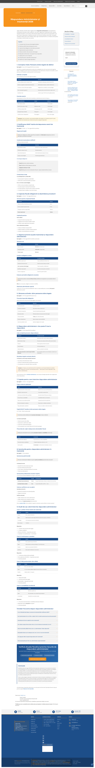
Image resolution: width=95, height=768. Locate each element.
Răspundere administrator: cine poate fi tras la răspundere (30, 53)
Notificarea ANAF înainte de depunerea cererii (28, 46)
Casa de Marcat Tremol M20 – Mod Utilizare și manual (73, 101)
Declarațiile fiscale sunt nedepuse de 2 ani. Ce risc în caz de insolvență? (33, 632)
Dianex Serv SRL (19, 760)
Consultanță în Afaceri (29, 12)
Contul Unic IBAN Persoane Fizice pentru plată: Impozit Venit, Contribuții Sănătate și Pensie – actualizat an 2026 (73, 89)
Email (66, 57)
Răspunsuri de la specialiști (70, 43)
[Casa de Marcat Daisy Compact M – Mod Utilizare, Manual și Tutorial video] (65, 81)
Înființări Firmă (33, 719)
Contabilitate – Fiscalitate (69, 34)
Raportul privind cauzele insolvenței (26, 50)
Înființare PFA (33, 723)
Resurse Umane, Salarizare (70, 36)
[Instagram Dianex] (43, 738)
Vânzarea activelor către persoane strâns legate (28, 51)
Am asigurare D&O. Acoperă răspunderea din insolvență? (30, 636)
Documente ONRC (33, 732)
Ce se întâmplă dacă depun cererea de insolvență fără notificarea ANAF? (33, 612)
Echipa (58, 721)
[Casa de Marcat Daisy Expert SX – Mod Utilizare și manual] (65, 95)
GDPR (76, 762)
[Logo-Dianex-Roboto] (12, 5)
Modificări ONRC (33, 728)
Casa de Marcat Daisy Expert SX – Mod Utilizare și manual (73, 95)
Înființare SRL (33, 721)
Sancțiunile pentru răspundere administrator (27, 57)
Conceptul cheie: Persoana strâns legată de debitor (29, 44)
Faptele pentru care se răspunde (25, 55)
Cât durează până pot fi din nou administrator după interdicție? (31, 640)
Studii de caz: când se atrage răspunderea (27, 59)
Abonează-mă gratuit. (71, 63)
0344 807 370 (74, 719)
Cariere (58, 728)
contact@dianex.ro (75, 722)
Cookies (74, 762)
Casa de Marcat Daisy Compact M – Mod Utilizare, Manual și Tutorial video (73, 82)
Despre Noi (58, 719)
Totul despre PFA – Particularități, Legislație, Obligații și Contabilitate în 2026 (72, 75)
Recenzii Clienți (59, 723)
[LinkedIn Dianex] (43, 740)
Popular (71, 71)
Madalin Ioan (23, 12)
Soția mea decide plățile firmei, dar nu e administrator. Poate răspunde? (33, 628)
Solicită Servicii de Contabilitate (37, 659)
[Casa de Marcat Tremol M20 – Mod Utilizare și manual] (65, 100)
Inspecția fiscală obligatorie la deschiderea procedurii (29, 48)
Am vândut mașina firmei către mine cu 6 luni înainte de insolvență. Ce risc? (34, 624)
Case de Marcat (68, 41)
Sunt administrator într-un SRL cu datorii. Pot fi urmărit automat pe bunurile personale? (37, 616)
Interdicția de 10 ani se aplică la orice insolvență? (28, 620)
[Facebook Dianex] (43, 736)
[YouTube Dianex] (43, 742)
